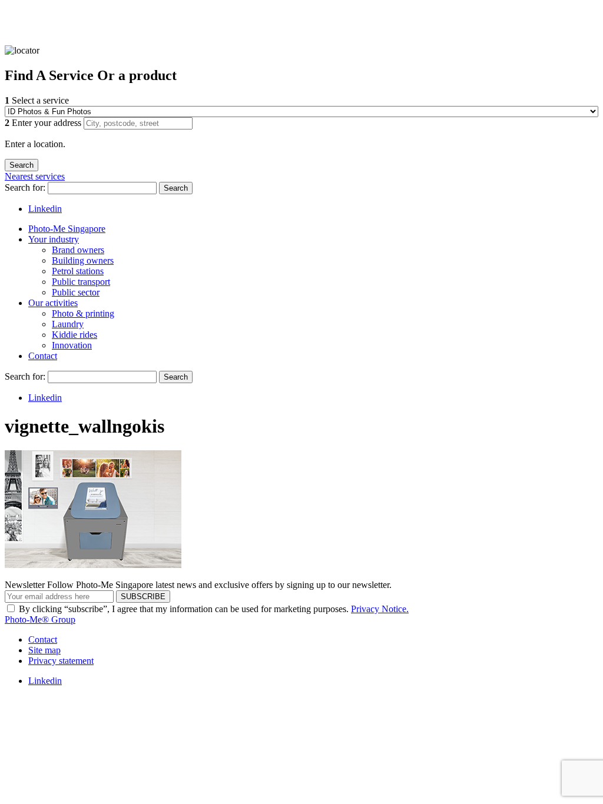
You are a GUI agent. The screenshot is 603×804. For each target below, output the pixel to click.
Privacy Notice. (380, 609)
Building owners (83, 260)
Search (176, 188)
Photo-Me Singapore (66, 229)
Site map (44, 650)
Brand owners (78, 250)
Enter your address (44, 123)
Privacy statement (61, 661)
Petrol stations (78, 271)
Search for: (26, 187)
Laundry (68, 324)
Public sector (76, 292)
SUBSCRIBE (143, 596)
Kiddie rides (74, 335)
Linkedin (45, 209)
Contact (42, 356)
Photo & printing (83, 313)
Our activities (53, 303)
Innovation (72, 345)
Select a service (37, 100)
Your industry (53, 239)
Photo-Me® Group (40, 619)
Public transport (81, 282)
